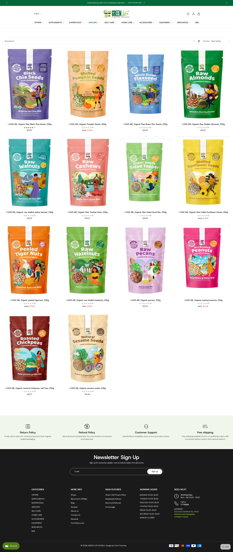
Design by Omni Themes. (116, 545)
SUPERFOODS (75, 22)
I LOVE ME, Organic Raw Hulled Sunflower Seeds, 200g (203, 212)
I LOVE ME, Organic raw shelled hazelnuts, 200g (87, 300)
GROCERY (93, 22)
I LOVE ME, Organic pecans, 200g (145, 300)
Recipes (74, 507)
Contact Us (75, 515)
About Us (75, 511)
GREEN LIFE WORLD (96, 545)
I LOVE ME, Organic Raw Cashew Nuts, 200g (88, 212)
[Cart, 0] (198, 13)
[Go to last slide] (6, 3)
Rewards (74, 519)
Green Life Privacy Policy (115, 495)
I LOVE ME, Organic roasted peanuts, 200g (203, 300)
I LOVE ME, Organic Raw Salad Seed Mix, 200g (145, 212)
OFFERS (37, 22)
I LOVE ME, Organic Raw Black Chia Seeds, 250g (29, 124)
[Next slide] (226, 3)
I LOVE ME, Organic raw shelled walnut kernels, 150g (29, 212)
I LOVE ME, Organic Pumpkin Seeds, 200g (87, 124)
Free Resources (77, 523)
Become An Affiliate (79, 499)
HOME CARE (126, 22)
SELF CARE (109, 22)
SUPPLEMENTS (55, 22)
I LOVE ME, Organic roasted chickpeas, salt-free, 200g (29, 388)
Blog (72, 503)
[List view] (194, 41)
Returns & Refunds (113, 503)
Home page (110, 507)
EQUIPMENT (164, 22)
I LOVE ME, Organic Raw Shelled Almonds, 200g (203, 124)
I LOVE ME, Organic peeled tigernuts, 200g (30, 300)
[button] (48, 489)
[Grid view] (199, 41)
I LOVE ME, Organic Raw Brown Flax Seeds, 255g (145, 124)
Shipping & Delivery (113, 499)
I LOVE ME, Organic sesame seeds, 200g (87, 388)
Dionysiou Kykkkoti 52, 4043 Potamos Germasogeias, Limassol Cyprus (186, 514)
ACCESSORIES (145, 22)
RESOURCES (182, 22)
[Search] (188, 13)
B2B (197, 22)
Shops (73, 495)
